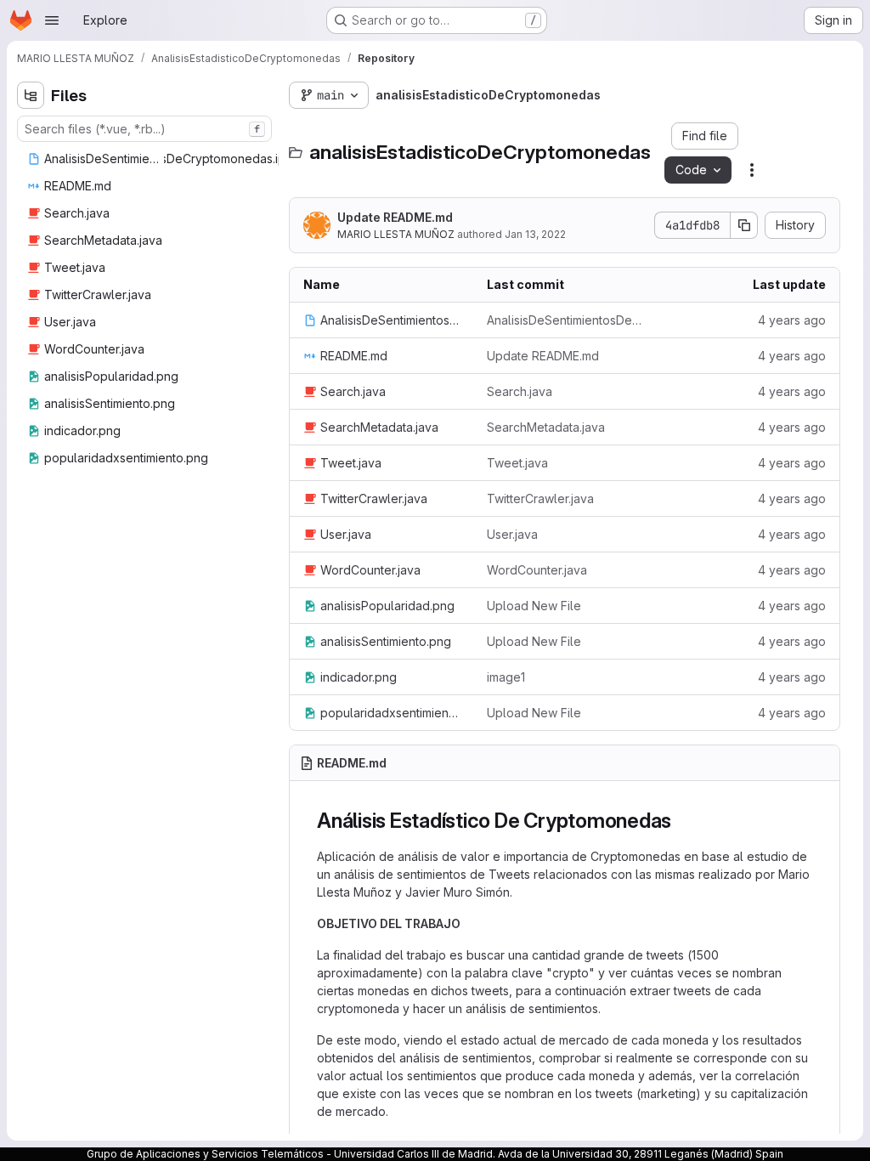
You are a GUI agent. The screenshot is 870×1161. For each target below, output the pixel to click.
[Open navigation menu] (51, 20)
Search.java (519, 391)
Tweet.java (517, 463)
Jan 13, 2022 (535, 234)
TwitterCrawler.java (540, 498)
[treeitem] (172, 159)
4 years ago (792, 320)
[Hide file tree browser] (30, 95)
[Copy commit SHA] (744, 225)
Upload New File (534, 605)
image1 (506, 677)
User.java (512, 534)
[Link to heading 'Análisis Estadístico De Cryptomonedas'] (682, 820)
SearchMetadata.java (546, 427)
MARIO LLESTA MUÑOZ (396, 234)
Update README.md (395, 217)
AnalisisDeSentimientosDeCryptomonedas (565, 320)
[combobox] (144, 129)
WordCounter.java (537, 570)
